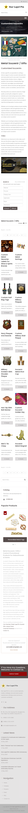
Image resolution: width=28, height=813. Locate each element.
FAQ (5, 795)
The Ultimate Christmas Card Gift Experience (11, 759)
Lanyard (8, 626)
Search (7, 208)
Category (12, 27)
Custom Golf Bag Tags (6, 298)
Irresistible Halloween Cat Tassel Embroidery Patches (11, 767)
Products (6, 789)
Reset (14, 208)
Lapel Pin (17, 624)
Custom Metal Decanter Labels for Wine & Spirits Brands (6, 260)
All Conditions (20, 181)
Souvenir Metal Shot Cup (19, 371)
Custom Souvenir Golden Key (20, 410)
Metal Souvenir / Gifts (7, 31)
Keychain (8, 624)
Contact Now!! (14, 674)
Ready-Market (21, 810)
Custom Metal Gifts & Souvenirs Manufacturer (13, 29)
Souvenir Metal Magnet (21, 445)
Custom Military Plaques (18, 299)
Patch (12, 626)
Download (9, 499)
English (25, 1)
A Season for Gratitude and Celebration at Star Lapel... (13, 738)
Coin (4, 624)
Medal (12, 624)
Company (6, 786)
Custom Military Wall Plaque (20, 335)
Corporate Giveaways (8, 628)
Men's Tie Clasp (5, 445)
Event (5, 792)
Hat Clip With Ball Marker (6, 409)
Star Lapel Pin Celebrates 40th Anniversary (14, 752)
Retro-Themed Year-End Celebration (12, 745)
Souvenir (22, 624)
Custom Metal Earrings (18, 257)
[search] (26, 12)
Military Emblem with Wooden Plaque (6, 372)
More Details (14, 650)
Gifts (4, 626)
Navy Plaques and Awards (6, 334)
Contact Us (6, 630)
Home (7, 27)
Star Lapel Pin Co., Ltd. (18, 806)
